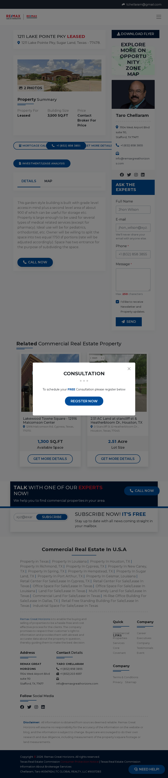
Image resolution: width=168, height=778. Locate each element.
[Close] (129, 369)
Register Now (84, 401)
